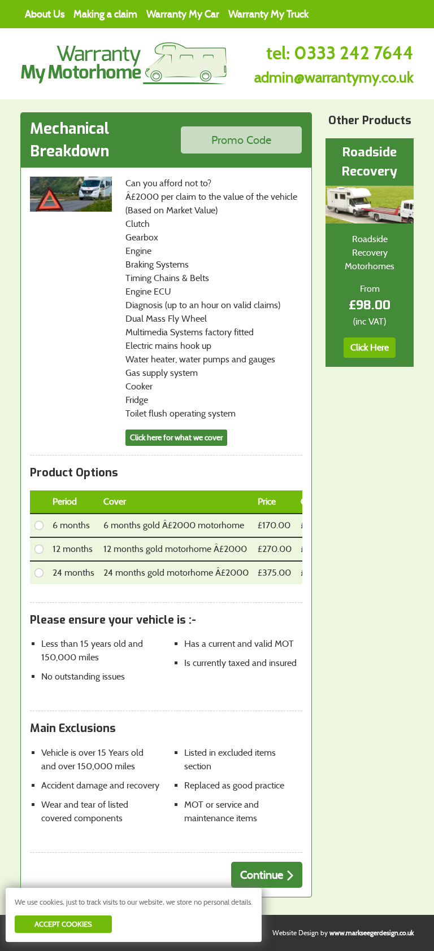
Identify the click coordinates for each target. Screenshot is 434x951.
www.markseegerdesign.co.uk (371, 932)
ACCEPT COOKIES (63, 924)
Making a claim (105, 14)
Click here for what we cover (176, 437)
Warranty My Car (182, 14)
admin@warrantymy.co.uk (334, 77)
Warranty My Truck (268, 14)
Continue (263, 875)
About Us (44, 14)
